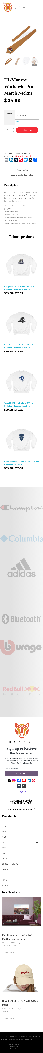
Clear (17, 121)
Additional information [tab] (22, 175)
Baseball (5, 1011)
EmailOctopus (26, 792)
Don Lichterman (27, 943)
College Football (9, 945)
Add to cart (27, 130)
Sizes (9, 113)
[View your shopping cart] (19, 7)
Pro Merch (27, 156)
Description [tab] (23, 170)
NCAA (18, 156)
